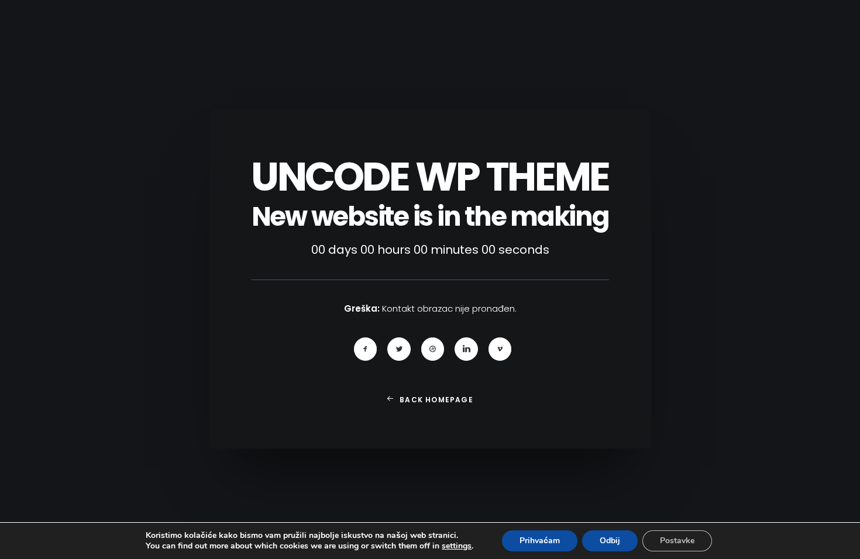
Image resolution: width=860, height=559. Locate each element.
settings (457, 546)
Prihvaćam (540, 540)
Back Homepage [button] (436, 400)
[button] (365, 349)
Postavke (677, 540)
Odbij (610, 540)
